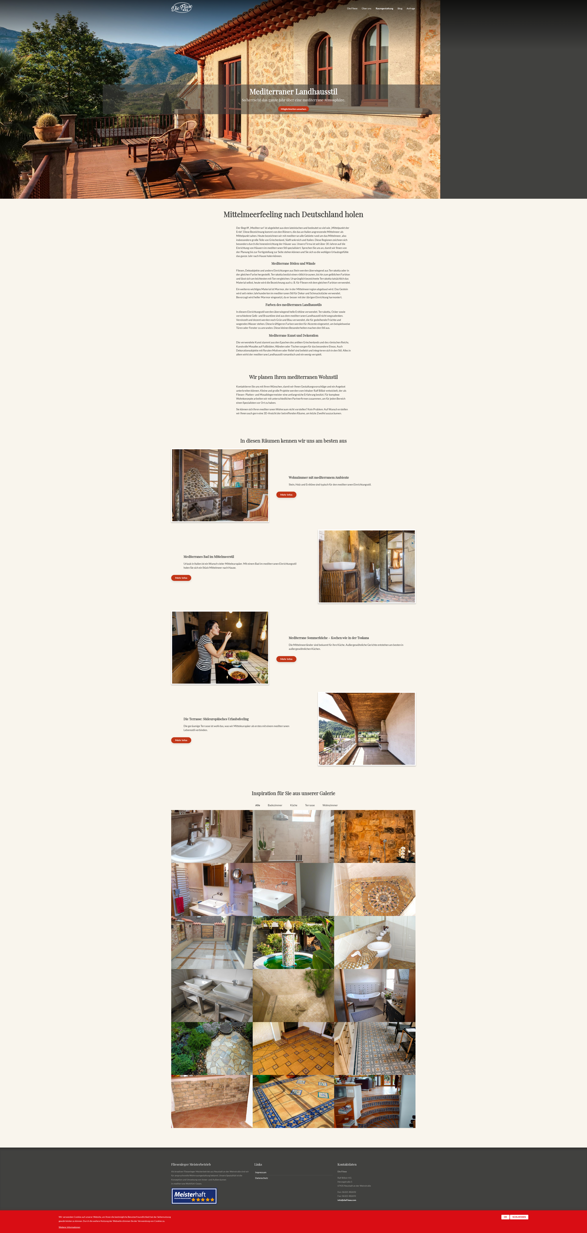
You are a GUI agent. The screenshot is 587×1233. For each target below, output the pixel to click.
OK (505, 1217)
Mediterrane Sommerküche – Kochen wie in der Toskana (329, 637)
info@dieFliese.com (347, 1200)
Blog (400, 8)
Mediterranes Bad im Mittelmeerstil (209, 556)
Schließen (519, 1217)
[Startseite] (182, 7)
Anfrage (411, 8)
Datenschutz (261, 1178)
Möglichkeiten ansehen (293, 108)
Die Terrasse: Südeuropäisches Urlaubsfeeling (216, 719)
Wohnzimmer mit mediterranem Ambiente (319, 477)
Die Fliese (352, 8)
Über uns (366, 8)
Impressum (260, 1172)
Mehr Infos (286, 494)
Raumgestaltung (384, 8)
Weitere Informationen (69, 1227)
